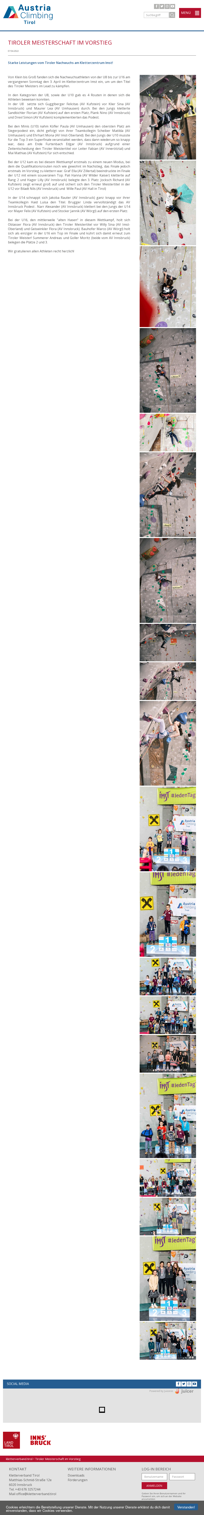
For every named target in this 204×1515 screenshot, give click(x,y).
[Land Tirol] (11, 1440)
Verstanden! (186, 1506)
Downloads (76, 1475)
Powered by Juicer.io (161, 1391)
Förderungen (77, 1480)
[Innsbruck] (40, 1440)
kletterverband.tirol (19, 1459)
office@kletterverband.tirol (36, 1494)
